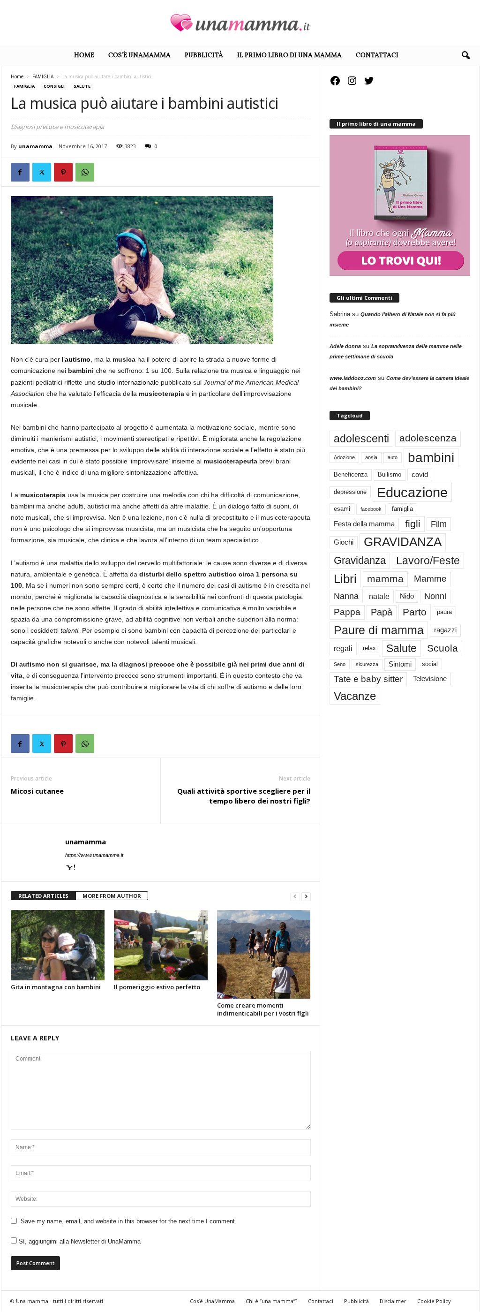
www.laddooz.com (353, 378)
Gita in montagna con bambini (56, 987)
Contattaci (377, 55)
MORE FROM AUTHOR (111, 895)
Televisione (430, 679)
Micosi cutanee (37, 791)
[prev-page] (295, 896)
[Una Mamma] (240, 22)
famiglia (402, 508)
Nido (407, 596)
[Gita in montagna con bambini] (58, 945)
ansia (371, 457)
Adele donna (345, 346)
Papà (381, 612)
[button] (465, 56)
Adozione (344, 457)
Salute (82, 86)
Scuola (442, 648)
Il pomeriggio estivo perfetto (157, 987)
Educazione (412, 492)
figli (412, 524)
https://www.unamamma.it (94, 855)
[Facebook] (20, 172)
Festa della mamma (364, 524)
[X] (41, 172)
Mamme (430, 579)
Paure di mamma (379, 630)
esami (342, 508)
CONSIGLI (54, 86)
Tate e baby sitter (368, 679)
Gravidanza (360, 560)
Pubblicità (204, 55)
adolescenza (428, 438)
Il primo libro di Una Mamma (289, 55)
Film (439, 524)
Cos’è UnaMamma (139, 55)
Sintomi (400, 664)
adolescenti (361, 438)
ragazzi (445, 630)
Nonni (435, 596)
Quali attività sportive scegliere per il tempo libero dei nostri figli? (243, 795)
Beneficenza (351, 474)
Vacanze (355, 696)
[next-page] (306, 896)
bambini (431, 457)
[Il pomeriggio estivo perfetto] (161, 945)
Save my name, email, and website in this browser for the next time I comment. (129, 1221)
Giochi (343, 542)
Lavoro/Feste (428, 560)
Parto (415, 612)
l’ (76, 359)
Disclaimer (393, 1300)
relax (369, 648)
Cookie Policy (434, 1300)
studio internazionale (128, 382)
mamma (385, 578)
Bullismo (389, 474)
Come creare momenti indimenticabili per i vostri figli (263, 1009)
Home (84, 55)
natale (379, 596)
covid (420, 474)
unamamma (35, 146)
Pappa (347, 612)
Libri (345, 579)
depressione (350, 491)
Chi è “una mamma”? (271, 1300)
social (430, 663)
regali (343, 648)
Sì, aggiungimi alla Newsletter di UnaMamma (79, 1241)
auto (393, 457)
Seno (339, 664)
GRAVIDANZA (403, 541)
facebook (371, 509)
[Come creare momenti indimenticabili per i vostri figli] (264, 954)
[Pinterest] (63, 172)
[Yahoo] (70, 868)
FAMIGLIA (42, 76)
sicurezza (367, 664)
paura (444, 611)
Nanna (346, 596)
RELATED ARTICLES (43, 895)
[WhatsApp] (84, 172)
